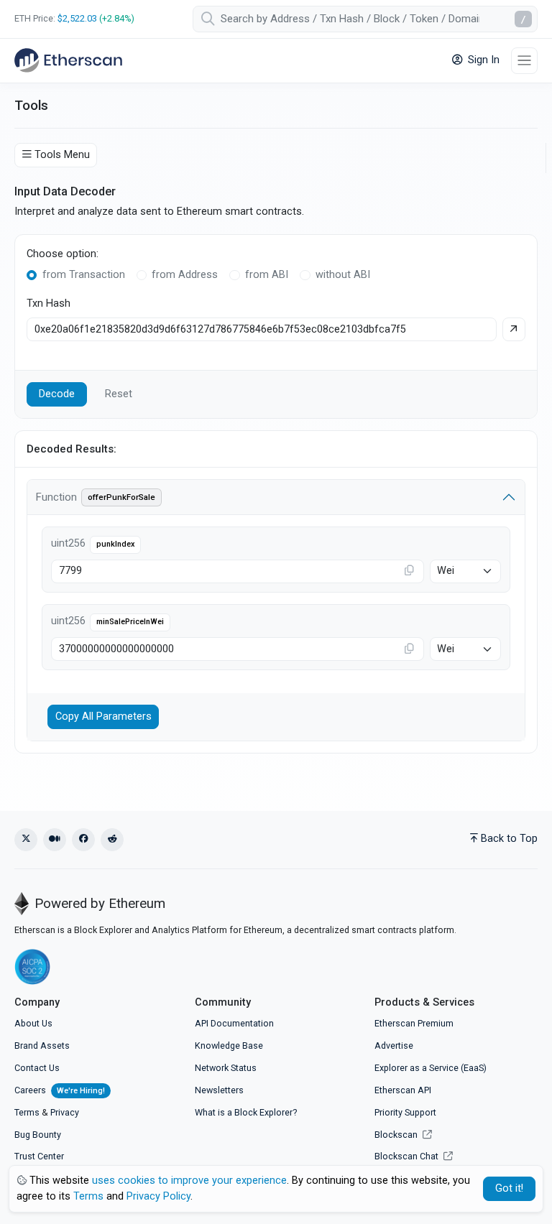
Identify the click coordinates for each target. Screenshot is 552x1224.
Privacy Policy (158, 1196)
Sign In (482, 60)
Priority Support (405, 1112)
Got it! (509, 1188)
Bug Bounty (37, 1134)
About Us (33, 1023)
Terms (27, 1112)
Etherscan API (402, 1090)
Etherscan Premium (414, 1023)
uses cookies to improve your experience (189, 1180)
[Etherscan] (68, 60)
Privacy (64, 1112)
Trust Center (39, 1156)
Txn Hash (48, 303)
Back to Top (509, 839)
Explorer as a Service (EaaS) (430, 1067)
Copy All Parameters (103, 716)
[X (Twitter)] (25, 839)
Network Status (226, 1067)
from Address (185, 275)
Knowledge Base (229, 1045)
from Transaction (83, 275)
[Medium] (54, 839)
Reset (118, 394)
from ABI (266, 275)
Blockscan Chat (407, 1156)
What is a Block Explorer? (246, 1112)
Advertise (393, 1045)
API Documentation (234, 1023)
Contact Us (37, 1067)
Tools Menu (62, 155)
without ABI (343, 275)
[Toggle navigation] (524, 60)
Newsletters (219, 1090)
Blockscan (397, 1134)
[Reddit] (112, 839)
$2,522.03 (77, 18)
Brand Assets (42, 1045)
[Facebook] (83, 839)
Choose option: (62, 254)
